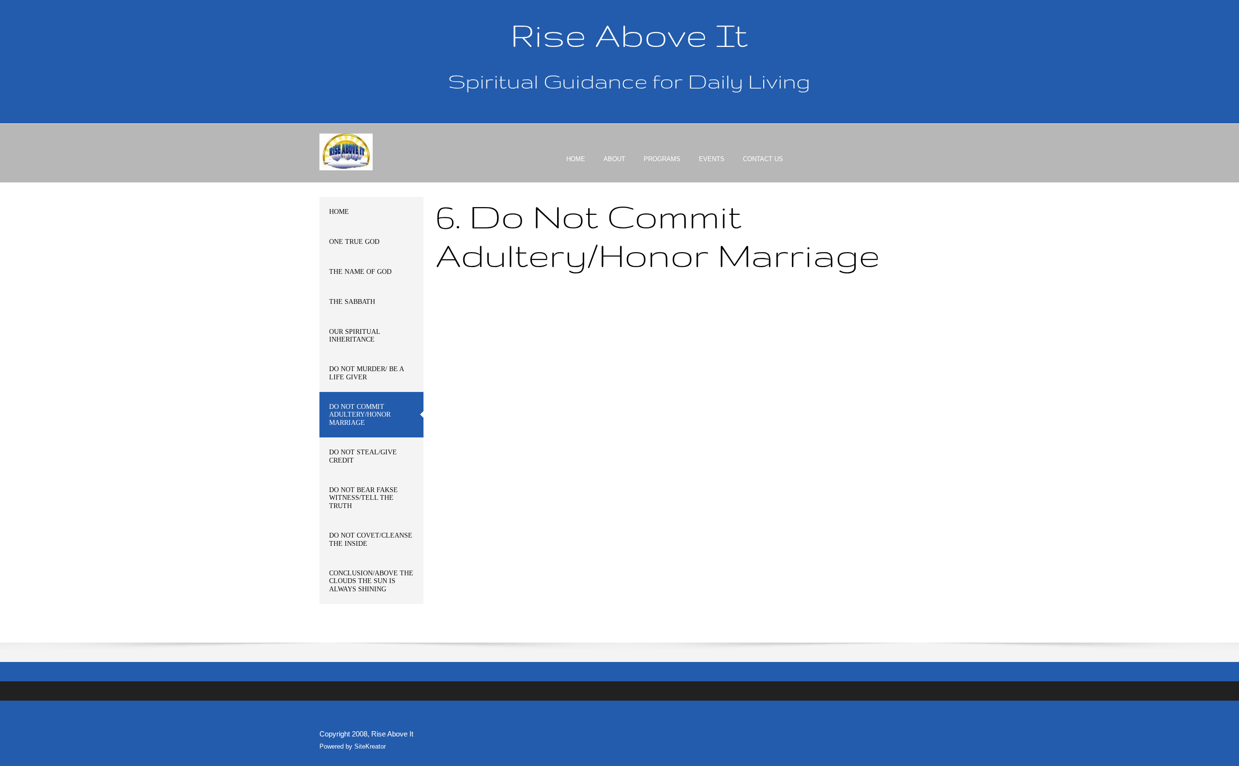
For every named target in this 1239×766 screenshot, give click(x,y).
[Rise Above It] (346, 152)
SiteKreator (370, 746)
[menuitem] (575, 167)
